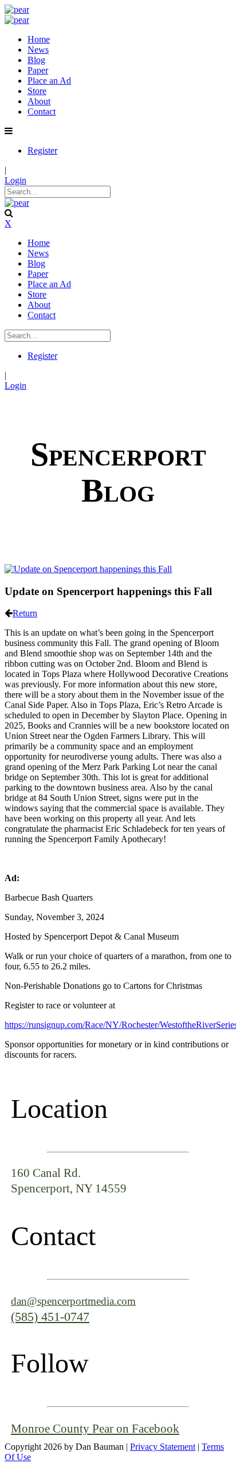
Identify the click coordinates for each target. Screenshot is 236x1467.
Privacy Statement (162, 1447)
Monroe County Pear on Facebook (95, 1428)
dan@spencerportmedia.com (73, 1301)
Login (15, 180)
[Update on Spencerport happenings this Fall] (88, 569)
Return (25, 613)
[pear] (17, 9)
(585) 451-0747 (50, 1317)
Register (42, 150)
